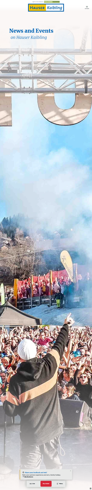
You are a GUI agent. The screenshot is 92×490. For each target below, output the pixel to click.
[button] (90, 488)
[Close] (70, 471)
